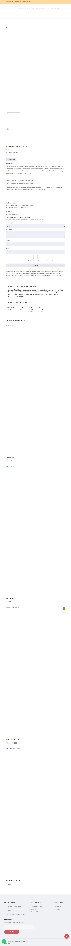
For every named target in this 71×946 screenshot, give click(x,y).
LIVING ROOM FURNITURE (37, 275)
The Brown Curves (20, 941)
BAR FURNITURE (24, 271)
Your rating (9, 223)
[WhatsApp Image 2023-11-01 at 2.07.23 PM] (35, 68)
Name (8, 240)
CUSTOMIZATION (41, 8)
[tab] (11, 159)
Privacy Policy (35, 912)
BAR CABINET (16, 271)
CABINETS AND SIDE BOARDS (14, 273)
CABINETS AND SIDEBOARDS (30, 273)
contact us (41, 14)
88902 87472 (11, 910)
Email (8, 248)
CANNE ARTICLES (43, 273)
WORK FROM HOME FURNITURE (53, 275)
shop (32, 8)
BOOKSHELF (45, 271)
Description (11, 159)
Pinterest (57, 909)
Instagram (57, 906)
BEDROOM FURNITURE (36, 271)
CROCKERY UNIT (10, 275)
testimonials (59, 8)
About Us (34, 909)
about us (27, 8)
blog (52, 8)
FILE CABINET (26, 275)
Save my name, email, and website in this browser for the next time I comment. (29, 261)
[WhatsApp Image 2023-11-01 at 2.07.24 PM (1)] (13, 134)
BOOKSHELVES (60, 271)
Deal (48, 8)
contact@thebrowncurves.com (16, 914)
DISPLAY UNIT (18, 275)
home (21, 8)
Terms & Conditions (36, 906)
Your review (9, 229)
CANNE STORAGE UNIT (54, 273)
